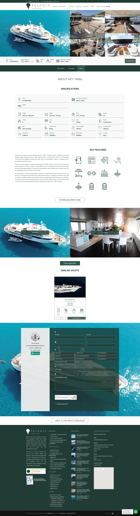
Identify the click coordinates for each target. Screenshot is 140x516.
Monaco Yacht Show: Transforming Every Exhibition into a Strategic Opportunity (83, 442)
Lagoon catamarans (56, 479)
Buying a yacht (54, 450)
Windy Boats (53, 488)
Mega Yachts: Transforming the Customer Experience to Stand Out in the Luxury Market (83, 455)
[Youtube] (111, 1)
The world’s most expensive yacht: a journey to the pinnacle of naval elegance (83, 497)
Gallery (81, 68)
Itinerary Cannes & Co (57, 498)
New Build (53, 457)
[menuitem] (107, 6)
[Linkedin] (113, 1)
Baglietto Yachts (55, 475)
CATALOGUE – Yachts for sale (58, 434)
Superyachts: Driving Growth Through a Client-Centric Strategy (83, 448)
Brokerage (62, 6)
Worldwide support (56, 468)
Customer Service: (98, 463)
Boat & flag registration (57, 466)
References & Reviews (56, 504)
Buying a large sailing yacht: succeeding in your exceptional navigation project (83, 469)
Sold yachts (53, 436)
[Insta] (107, 1)
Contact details (60, 332)
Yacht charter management (58, 459)
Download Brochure (70, 200)
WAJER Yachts (54, 486)
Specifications (60, 68)
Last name (88, 334)
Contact (103, 6)
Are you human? (59, 393)
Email (58, 342)
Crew (92, 6)
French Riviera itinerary (57, 496)
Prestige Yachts (55, 482)
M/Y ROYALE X (70, 299)
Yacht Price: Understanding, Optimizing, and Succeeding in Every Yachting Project (83, 490)
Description (72, 68)
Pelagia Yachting (100, 434)
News (98, 6)
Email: (95, 437)
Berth (52, 461)
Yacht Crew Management (57, 465)
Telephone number (92, 342)
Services (78, 6)
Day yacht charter (55, 495)
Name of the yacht (61, 366)
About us (55, 6)
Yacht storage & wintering (58, 463)
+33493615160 (37, 348)
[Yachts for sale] (36, 432)
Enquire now (76, 318)
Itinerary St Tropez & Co (58, 500)
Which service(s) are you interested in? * (66, 349)
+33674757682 (36, 350)
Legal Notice (50, 513)
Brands (86, 6)
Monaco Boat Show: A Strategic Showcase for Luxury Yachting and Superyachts (82, 483)
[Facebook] (109, 1)
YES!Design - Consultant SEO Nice (68, 513)
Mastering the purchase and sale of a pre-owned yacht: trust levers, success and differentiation (83, 476)
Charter (71, 6)
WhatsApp (36, 353)
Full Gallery (70, 263)
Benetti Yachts (54, 477)
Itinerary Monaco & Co (57, 502)
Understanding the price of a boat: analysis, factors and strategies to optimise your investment (83, 462)
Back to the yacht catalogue (70, 420)
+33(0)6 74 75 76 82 (33, 1)
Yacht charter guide (56, 438)
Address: (96, 442)
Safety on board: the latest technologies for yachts (83, 435)
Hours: (95, 454)
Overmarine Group (55, 480)
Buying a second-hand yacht (58, 440)
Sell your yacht (54, 452)
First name (57, 334)
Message (58, 374)
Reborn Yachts (54, 484)
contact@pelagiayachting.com (51, 1)
